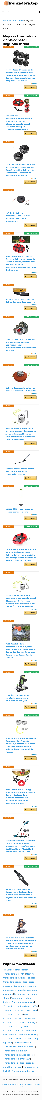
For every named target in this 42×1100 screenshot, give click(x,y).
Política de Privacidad (29, 1084)
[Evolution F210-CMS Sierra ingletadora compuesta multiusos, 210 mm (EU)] (21, 683)
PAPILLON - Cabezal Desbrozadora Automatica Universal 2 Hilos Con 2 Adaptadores (17, 217)
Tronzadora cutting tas (23, 1071)
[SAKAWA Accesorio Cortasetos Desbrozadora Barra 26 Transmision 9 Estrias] (21, 460)
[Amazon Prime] (34, 84)
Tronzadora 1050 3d (27, 1034)
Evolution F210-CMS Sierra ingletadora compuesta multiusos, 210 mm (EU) (17, 698)
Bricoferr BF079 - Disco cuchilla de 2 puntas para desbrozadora (20, 300)
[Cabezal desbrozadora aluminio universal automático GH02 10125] (21, 376)
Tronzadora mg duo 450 (15, 1050)
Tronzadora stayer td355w (17, 1058)
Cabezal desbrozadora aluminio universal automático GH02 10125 (20, 389)
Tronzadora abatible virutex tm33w (21, 1006)
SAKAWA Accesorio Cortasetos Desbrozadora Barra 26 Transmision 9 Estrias (19, 471)
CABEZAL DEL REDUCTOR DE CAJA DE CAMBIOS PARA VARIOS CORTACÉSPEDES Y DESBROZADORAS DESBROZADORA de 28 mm (20, 345)
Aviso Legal (5, 1084)
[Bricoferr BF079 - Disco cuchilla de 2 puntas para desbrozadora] (21, 291)
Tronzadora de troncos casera (18, 1055)
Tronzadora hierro (22, 1042)
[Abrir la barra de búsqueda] (39, 12)
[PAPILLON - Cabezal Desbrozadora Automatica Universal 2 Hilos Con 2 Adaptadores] (21, 201)
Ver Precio (31, 87)
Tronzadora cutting (13, 1026)
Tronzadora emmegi (26, 1022)
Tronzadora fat (11, 1063)
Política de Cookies (15, 1084)
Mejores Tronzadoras (13, 20)
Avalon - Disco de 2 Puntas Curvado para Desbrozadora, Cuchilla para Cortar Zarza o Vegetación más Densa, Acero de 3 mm (20, 894)
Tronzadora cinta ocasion (15, 969)
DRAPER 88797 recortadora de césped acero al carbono (19, 510)
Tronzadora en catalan (23, 1002)
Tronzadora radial (12, 1038)
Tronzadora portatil (13, 1014)
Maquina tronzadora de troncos (19, 1046)
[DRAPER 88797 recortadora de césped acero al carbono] (21, 497)
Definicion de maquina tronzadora (20, 1010)
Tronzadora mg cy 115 (14, 974)
